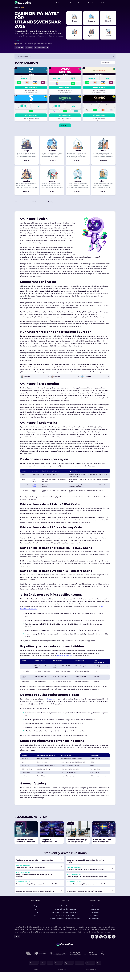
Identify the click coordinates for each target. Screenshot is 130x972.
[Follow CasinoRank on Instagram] (96, 937)
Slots (35, 915)
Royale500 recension (99, 118)
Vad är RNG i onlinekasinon (65, 915)
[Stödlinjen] (75, 953)
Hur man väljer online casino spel (65, 909)
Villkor (36, 969)
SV (16, 937)
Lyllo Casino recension (65, 90)
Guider (103, 3)
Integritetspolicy (94, 919)
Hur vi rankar (94, 915)
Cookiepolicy (62, 969)
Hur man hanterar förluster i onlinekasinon (65, 919)
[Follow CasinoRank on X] (101, 937)
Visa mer (64, 125)
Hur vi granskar (94, 912)
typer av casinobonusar (64, 655)
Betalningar (92, 3)
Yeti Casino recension (31, 90)
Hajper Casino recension (65, 118)
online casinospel (52, 699)
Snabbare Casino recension (31, 118)
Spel (71, 3)
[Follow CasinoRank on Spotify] (109, 937)
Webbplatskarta (91, 969)
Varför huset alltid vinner (65, 906)
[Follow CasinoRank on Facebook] (92, 937)
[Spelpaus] (40, 953)
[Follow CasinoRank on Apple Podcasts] (114, 937)
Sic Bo (36, 912)
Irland (16, 202)
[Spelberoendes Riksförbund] (58, 953)
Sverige (51, 202)
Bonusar (80, 3)
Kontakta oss (94, 909)
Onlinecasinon (61, 3)
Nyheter (113, 3)
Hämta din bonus (31, 87)
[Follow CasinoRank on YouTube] (105, 937)
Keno (35, 909)
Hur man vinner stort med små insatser (65, 912)
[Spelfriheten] (90, 953)
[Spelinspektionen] (28, 953)
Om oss (94, 906)
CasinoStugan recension (99, 90)
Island (33, 202)
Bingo (36, 906)
